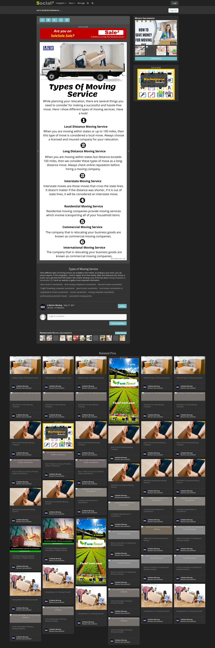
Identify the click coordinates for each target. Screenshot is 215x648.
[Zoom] (61, 20)
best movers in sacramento (52, 284)
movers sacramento (78, 292)
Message (81, 3)
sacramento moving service (80, 296)
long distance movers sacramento (54, 292)
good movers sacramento (87, 288)
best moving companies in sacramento (80, 284)
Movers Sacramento (62, 333)
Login (174, 3)
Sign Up (173, 10)
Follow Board (121, 333)
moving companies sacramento (101, 292)
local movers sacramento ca (111, 288)
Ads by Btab (83, 27)
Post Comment (118, 323)
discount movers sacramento (110, 284)
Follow (122, 306)
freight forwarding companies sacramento (58, 288)
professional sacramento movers (54, 296)
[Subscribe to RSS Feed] (88, 3)
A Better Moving (22, 386)
